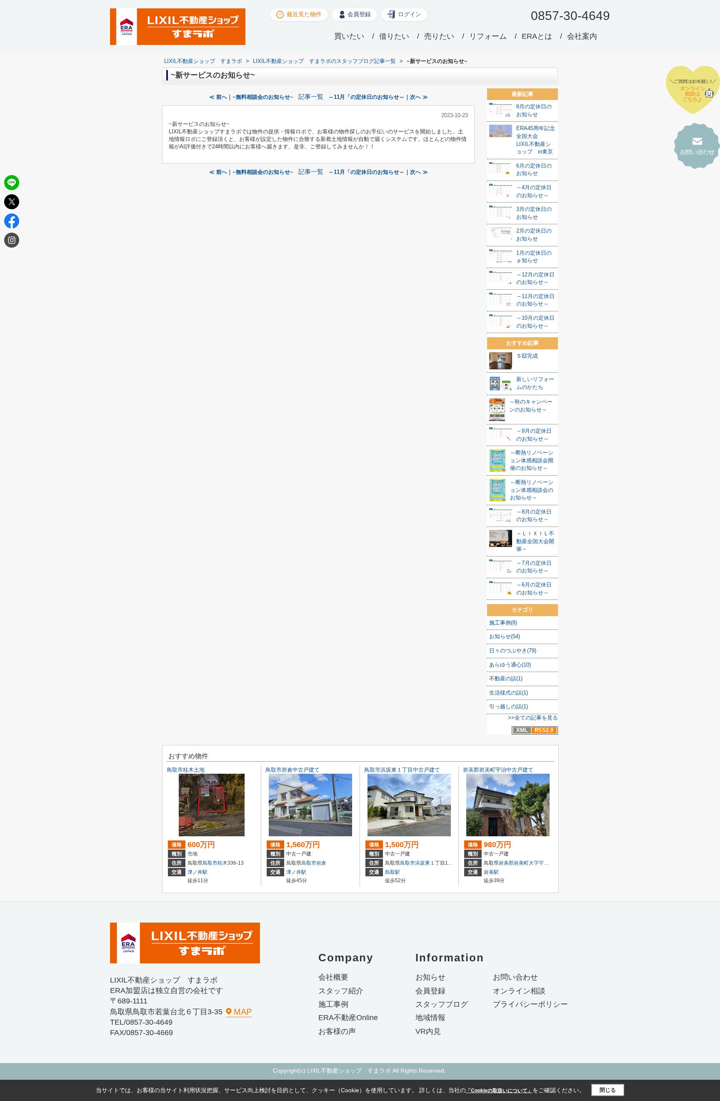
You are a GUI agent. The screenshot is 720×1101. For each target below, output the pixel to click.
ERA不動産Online (348, 1017)
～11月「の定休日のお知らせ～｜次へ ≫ (378, 97)
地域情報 (430, 1017)
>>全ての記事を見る (533, 718)
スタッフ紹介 (340, 991)
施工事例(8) (503, 622)
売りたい (439, 36)
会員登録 (359, 14)
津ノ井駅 (198, 872)
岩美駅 (491, 872)
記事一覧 (310, 96)
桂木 (223, 863)
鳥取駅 (392, 872)
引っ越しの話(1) (508, 706)
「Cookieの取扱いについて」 (499, 1090)
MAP (243, 1011)
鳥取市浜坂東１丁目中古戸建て (402, 770)
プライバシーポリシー (530, 1004)
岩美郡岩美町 (514, 863)
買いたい (349, 36)
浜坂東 (422, 863)
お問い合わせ (515, 977)
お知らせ (430, 977)
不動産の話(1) (505, 678)
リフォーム (488, 36)
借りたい (394, 36)
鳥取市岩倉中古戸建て (292, 770)
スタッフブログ (441, 1004)
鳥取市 (210, 863)
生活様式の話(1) (508, 693)
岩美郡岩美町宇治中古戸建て (498, 770)
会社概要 (333, 977)
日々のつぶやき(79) (512, 650)
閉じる (608, 1090)
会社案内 (582, 36)
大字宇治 (539, 863)
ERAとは (537, 36)
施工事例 (333, 1004)
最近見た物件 (304, 14)
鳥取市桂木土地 (186, 770)
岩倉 (321, 863)
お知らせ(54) (504, 636)
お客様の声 (337, 1031)
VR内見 (428, 1031)
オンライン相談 (519, 991)
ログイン (409, 14)
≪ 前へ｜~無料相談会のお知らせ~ (251, 97)
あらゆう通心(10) (510, 665)
